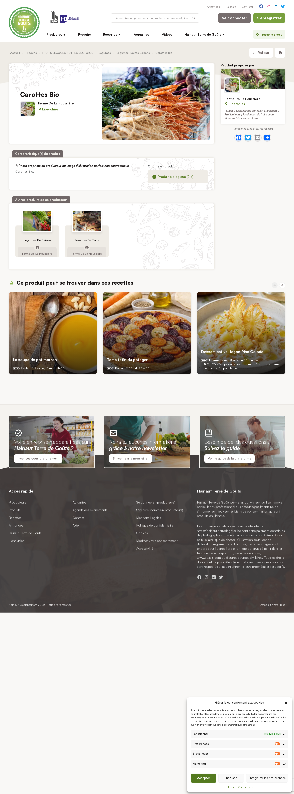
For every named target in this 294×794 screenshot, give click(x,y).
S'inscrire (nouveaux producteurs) (159, 510)
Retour (263, 52)
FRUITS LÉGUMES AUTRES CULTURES (67, 52)
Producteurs (56, 34)
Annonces (213, 6)
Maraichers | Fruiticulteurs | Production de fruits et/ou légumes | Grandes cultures (252, 114)
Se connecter (234, 18)
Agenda (231, 6)
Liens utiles (16, 541)
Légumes (105, 52)
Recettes (110, 34)
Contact (247, 6)
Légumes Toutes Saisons (133, 52)
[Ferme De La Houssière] (253, 79)
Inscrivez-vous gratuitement (38, 458)
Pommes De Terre (86, 240)
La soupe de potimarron (35, 359)
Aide (76, 525)
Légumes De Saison (37, 240)
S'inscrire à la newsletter (131, 458)
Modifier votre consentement (157, 541)
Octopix (264, 604)
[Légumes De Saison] (37, 221)
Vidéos (167, 34)
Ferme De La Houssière (56, 103)
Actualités (141, 34)
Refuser (231, 778)
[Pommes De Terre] (87, 221)
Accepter (203, 778)
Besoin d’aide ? (271, 34)
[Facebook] (238, 138)
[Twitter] (248, 138)
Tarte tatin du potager (127, 359)
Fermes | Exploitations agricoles (244, 110)
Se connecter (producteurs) (155, 502)
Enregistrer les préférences (267, 778)
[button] (286, 703)
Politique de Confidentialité (239, 787)
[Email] (258, 138)
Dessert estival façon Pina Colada (232, 351)
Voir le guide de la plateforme (229, 458)
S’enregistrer (269, 18)
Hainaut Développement (23, 604)
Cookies (142, 533)
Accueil (15, 52)
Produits (84, 34)
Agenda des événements (90, 510)
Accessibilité (144, 548)
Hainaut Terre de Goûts (203, 34)
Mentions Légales (148, 518)
